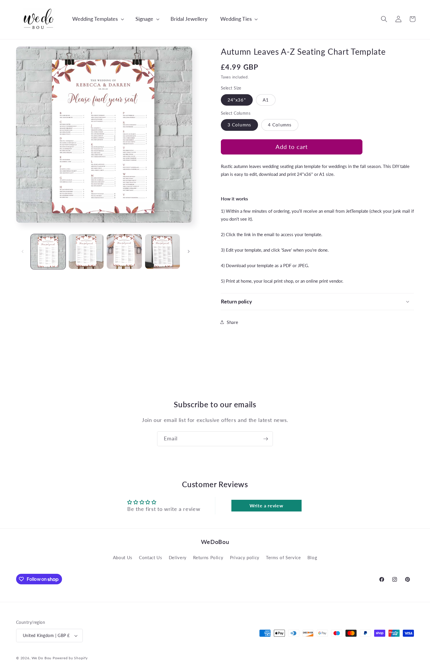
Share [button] (232, 322)
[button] (95, 19)
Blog (312, 557)
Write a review (266, 505)
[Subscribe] (266, 439)
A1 (266, 99)
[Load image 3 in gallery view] (124, 251)
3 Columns (239, 124)
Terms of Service (283, 557)
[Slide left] (22, 251)
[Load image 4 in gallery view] (162, 251)
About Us (123, 557)
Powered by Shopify (70, 658)
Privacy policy (244, 557)
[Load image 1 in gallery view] (48, 251)
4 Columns (280, 124)
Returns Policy (208, 557)
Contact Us (150, 557)
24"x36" (237, 99)
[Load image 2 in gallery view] (86, 251)
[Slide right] (188, 251)
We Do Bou (41, 658)
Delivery (178, 557)
